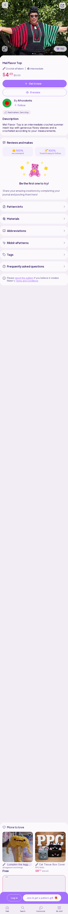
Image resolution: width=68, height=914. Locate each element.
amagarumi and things (13, 867)
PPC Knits (39, 867)
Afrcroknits (25, 100)
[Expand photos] (5, 49)
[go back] (5, 5)
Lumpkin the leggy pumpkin (19, 864)
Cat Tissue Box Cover (52, 864)
